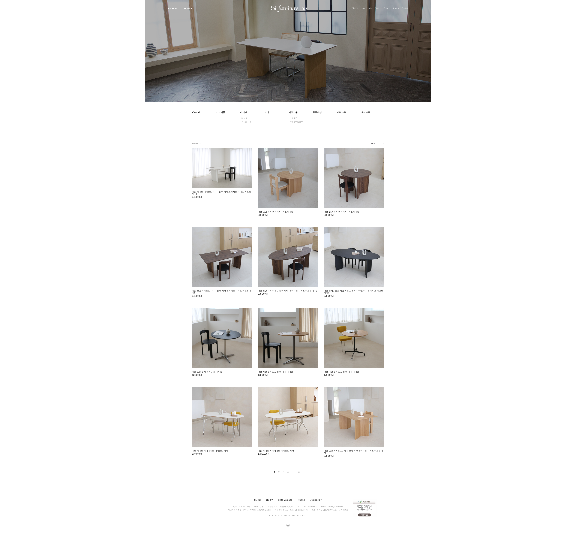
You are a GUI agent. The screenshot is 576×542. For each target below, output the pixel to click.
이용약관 (269, 500)
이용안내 (301, 500)
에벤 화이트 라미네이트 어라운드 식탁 (210, 451)
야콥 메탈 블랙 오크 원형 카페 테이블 (275, 372)
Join (363, 8)
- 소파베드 (293, 118)
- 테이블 (243, 118)
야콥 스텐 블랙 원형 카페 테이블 (207, 372)
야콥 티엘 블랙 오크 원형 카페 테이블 (341, 372)
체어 (266, 112)
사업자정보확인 (316, 500)
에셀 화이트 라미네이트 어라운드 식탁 (276, 451)
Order (377, 8)
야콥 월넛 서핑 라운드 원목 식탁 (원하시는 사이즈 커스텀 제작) (287, 291)
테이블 (243, 112)
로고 (288, 8)
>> (299, 472)
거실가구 (293, 112)
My (370, 8)
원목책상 (317, 112)
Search (396, 8)
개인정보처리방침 (285, 500)
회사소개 (257, 500)
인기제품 (220, 112)
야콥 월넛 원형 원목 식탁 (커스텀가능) (342, 212)
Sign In (355, 8)
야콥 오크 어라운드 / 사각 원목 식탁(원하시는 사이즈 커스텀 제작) (353, 452)
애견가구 (365, 112)
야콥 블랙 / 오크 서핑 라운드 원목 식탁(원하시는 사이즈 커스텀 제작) (353, 292)
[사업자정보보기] (264, 510)
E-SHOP (172, 8)
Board (386, 8)
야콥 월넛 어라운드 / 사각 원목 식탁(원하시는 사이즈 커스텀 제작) (221, 292)
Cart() (405, 8)
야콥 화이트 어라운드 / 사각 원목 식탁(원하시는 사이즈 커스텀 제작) (221, 193)
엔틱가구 (341, 112)
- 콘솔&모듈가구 (296, 122)
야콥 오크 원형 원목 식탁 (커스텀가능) (276, 212)
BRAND (187, 8)
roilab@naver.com (335, 507)
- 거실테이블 (245, 122)
